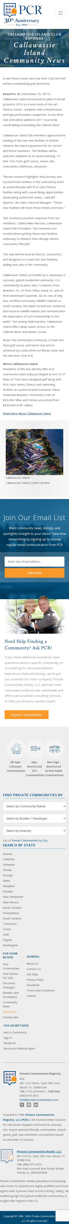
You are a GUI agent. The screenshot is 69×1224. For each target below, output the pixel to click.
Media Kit (10, 1043)
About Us (33, 963)
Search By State (19, 845)
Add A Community (15, 1032)
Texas (7, 929)
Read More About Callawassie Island (27, 413)
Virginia (7, 940)
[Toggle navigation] (60, 13)
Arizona (7, 854)
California (9, 859)
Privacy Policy (35, 979)
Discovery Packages (9, 985)
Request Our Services (26, 715)
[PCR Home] (12, 1078)
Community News (10, 1004)
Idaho (6, 880)
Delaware (9, 864)
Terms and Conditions (41, 990)
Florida (7, 870)
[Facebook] (22, 1105)
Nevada (8, 891)
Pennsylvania (11, 913)
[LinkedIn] (36, 1105)
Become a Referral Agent (19, 1048)
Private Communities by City (29, 840)
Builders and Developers (11, 995)
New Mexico (11, 902)
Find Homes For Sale (10, 976)
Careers (31, 996)
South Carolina (12, 918)
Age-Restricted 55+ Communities (34, 760)
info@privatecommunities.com (39, 1100)
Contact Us (34, 969)
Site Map (32, 974)
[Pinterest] (29, 1105)
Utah (6, 934)
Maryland (9, 886)
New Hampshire (13, 897)
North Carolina (12, 907)
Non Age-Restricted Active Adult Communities (53, 768)
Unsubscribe (10, 1017)
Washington (10, 945)
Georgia (8, 875)
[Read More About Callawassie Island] (34, 452)
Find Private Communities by (33, 794)
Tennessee (10, 924)
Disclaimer (33, 985)
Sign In (8, 1038)
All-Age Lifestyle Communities (15, 766)
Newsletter (10, 1012)
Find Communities (11, 966)
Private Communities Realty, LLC (39, 1151)
